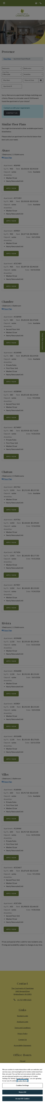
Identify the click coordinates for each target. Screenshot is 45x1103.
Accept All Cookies (22, 1099)
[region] (22, 1083)
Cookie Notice (22, 1081)
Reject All (22, 1092)
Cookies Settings (22, 1085)
